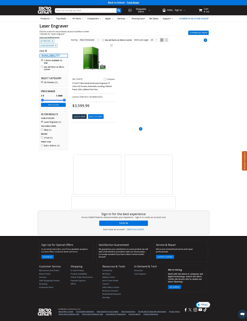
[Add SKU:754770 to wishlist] (111, 45)
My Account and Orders (49, 270)
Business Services (110, 290)
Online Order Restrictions (82, 277)
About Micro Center (65, 311)
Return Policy (45, 274)
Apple (108, 18)
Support (167, 18)
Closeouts (138, 270)
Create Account (135, 229)
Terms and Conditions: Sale (92, 314)
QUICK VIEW (79, 116)
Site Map (106, 297)
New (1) (47, 130)
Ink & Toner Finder (110, 280)
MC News (153, 18)
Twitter (190, 310)
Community (107, 270)
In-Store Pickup (77, 270)
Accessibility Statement (85, 311)
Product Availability (79, 274)
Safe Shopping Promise (49, 280)
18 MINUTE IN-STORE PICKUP (194, 18)
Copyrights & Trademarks (116, 314)
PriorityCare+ (138, 18)
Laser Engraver (48, 45)
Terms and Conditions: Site (68, 314)
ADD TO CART (96, 116)
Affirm (73, 284)
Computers (93, 18)
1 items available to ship (53, 61)
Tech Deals (133, 2)
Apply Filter (53, 105)
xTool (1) (48, 137)
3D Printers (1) (51, 82)
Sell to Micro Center (110, 287)
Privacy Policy (174, 311)
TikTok (205, 310)
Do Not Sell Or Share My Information (152, 311)
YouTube (200, 310)
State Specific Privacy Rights (107, 311)
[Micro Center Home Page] (45, 9)
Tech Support (140, 274)
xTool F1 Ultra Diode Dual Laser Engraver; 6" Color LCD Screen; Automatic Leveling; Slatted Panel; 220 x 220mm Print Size (92, 86)
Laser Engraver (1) (52, 122)
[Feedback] (244, 160)
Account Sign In (135, 314)
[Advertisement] (97, 175)
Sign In (123, 223)
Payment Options (78, 280)
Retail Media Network (111, 294)
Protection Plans (46, 287)
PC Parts (77, 18)
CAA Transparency (128, 311)
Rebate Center (108, 277)
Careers (105, 284)
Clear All (43, 51)
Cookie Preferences (150, 314)
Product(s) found (198, 32)
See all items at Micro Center (54, 68)
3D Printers (46, 41)
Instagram (195, 310)
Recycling (43, 284)
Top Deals (61, 18)
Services (121, 18)
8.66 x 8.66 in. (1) (52, 145)
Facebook (185, 310)
